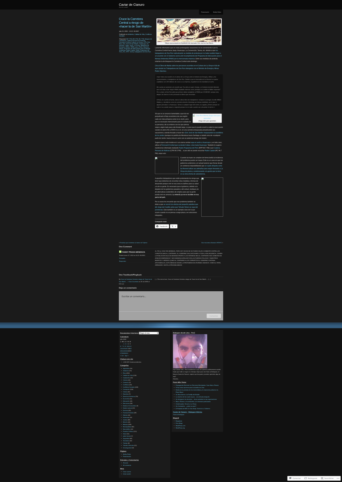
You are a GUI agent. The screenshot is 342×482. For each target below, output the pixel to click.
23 (126, 351)
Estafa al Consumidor (129, 406)
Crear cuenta (127, 471)
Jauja (127, 45)
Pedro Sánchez (144, 47)
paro (136, 47)
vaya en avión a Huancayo (200, 142)
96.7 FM (141, 39)
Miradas (125, 424)
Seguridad (126, 438)
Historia (125, 415)
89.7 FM (129, 39)
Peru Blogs (179, 423)
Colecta (125, 380)
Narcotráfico (126, 429)
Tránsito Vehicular (128, 445)
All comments (127, 465)
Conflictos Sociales (129, 387)
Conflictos (126, 384)
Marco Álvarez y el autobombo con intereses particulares (193, 401)
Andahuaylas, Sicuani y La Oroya (186, 404)
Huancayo (142, 44)
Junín (131, 45)
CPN (145, 42)
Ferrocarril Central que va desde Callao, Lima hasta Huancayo (184, 145)
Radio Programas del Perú (188, 148)
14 (122, 348)
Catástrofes (126, 378)
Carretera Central (125, 42)
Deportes (126, 394)
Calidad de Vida (140, 34)
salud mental (127, 436)
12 (130, 346)
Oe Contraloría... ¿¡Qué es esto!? (186, 406)
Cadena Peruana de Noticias (136, 40)
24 (127, 351)
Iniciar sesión (127, 474)
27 (121, 353)
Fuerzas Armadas (128, 412)
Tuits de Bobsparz (178, 414)
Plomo (121, 48)
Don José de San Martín (130, 44)
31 (127, 353)
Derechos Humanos (129, 396)
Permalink (122, 258)
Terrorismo (126, 440)
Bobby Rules (217, 12)
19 (130, 348)
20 (121, 351)
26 (130, 351)
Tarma (132, 52)
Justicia (125, 420)
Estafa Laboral (127, 408)
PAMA (132, 47)
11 (129, 346)
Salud (125, 434)
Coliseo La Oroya (137, 42)
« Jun (122, 355)
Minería (125, 422)
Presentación (205, 12)
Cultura (125, 392)
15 (124, 348)
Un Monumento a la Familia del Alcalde (188, 394)
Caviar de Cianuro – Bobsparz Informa (187, 412)
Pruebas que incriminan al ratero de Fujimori (133, 242)
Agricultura (126, 368)
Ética (124, 373)
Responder (122, 261)
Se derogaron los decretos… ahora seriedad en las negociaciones (196, 399)
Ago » (127, 355)
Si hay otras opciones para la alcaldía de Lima (190, 387)
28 (122, 353)
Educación (126, 401)
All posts (125, 463)
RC (124, 52)
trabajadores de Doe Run (143, 52)
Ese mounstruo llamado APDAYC (211, 242)
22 (124, 351)
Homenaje (126, 417)
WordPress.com (180, 425)
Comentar (213, 316)
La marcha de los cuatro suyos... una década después (192, 397)
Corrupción (126, 389)
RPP (127, 52)
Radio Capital (130, 50)
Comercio (126, 382)
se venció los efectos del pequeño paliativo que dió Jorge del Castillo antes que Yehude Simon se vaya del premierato (176, 207)
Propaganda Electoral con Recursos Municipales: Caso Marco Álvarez (197, 385)
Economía (126, 398)
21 (122, 351)
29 (124, 353)
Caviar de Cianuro (131, 4)
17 (127, 348)
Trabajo (125, 443)
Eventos (125, 410)
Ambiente (131, 34)
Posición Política (128, 431)
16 (126, 348)
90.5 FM (135, 39)
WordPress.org (180, 428)
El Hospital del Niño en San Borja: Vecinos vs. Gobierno (193, 408)
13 (121, 348)
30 (126, 353)
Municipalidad (127, 426)
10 (127, 346)
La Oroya (137, 45)
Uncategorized (127, 448)
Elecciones (126, 403)
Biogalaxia (179, 421)
